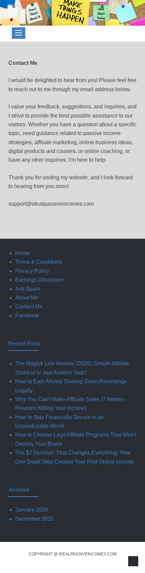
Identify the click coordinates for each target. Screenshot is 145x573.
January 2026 (31, 510)
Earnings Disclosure (39, 280)
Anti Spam (27, 289)
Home (22, 253)
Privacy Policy (32, 271)
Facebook (27, 315)
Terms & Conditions (38, 262)
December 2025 (34, 519)
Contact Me (28, 306)
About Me (26, 298)
